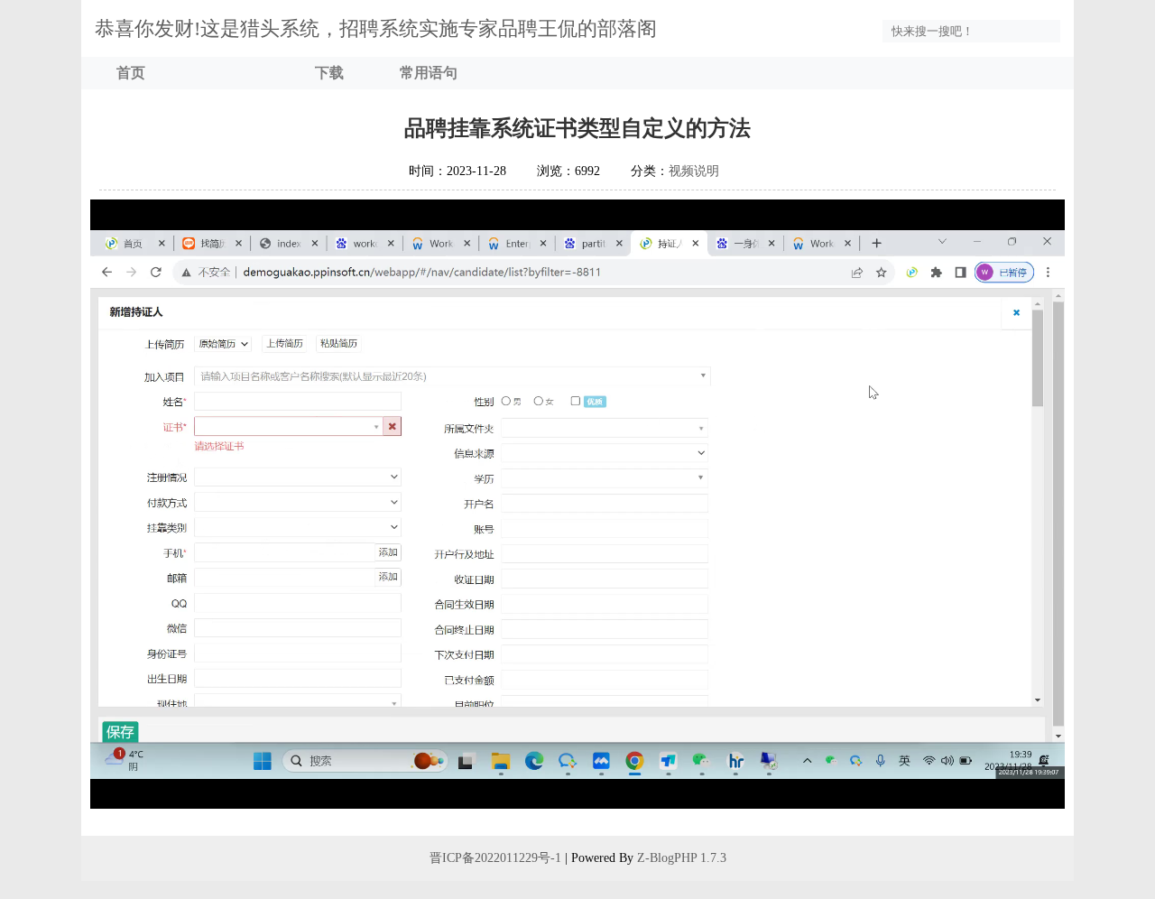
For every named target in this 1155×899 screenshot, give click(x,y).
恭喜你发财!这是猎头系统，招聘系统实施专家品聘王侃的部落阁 (376, 28)
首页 (130, 72)
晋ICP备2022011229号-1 (495, 858)
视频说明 (694, 171)
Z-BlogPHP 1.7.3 (681, 858)
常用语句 (428, 72)
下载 (329, 72)
